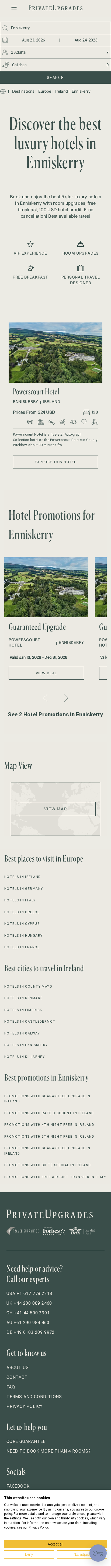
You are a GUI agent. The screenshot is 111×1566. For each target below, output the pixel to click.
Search (55, 77)
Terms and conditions (34, 1396)
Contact (17, 1377)
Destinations (23, 91)
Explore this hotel (56, 462)
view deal (46, 673)
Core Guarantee (26, 1441)
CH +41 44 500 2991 (28, 1312)
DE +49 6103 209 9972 (30, 1332)
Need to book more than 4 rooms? (48, 1451)
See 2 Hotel (55, 714)
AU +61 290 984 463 (27, 1322)
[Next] (65, 698)
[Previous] (46, 698)
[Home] (3, 91)
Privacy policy (24, 1406)
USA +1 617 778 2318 (29, 1293)
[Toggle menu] (14, 7)
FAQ (10, 1387)
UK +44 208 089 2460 (29, 1303)
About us (17, 1367)
